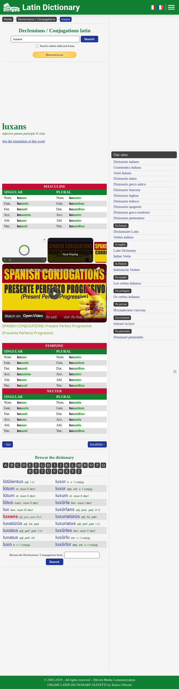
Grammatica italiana (127, 167)
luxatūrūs (21, 523)
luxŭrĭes (75, 530)
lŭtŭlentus (19, 481)
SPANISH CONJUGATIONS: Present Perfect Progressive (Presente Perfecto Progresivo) (54, 270)
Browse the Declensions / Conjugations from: (36, 555)
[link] (9, 270)
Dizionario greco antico (130, 184)
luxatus (23, 530)
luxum (72, 495)
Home (8, 19)
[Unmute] (10, 260)
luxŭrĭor (76, 544)
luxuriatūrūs (76, 516)
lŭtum (19, 495)
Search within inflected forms (57, 46)
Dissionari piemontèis (128, 337)
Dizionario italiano (126, 162)
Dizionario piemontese (129, 218)
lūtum (19, 488)
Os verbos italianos (127, 297)
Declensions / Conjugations (36, 19)
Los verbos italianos (127, 283)
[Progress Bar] (24, 257)
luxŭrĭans (78, 509)
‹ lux (7, 444)
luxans (65, 19)
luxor (69, 481)
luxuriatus (77, 523)
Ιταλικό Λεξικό (124, 324)
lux (18, 509)
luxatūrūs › (97, 444)
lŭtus (21, 502)
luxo (17, 544)
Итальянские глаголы (130, 310)
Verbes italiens (123, 237)
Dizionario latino (125, 178)
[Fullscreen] (43, 260)
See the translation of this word (23, 141)
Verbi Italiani (122, 173)
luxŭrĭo (73, 537)
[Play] (4, 260)
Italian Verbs (122, 256)
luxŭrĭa (73, 502)
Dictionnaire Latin (126, 231)
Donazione (54, 55)
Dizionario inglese (126, 195)
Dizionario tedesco (126, 201)
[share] (98, 268)
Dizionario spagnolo (127, 207)
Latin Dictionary (125, 250)
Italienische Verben (127, 270)
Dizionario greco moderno (132, 212)
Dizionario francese (127, 190)
